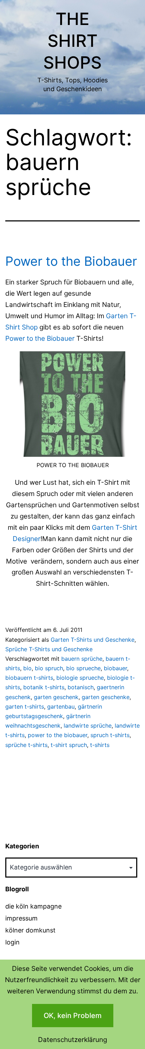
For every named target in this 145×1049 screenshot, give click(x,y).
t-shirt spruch (69, 744)
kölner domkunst (30, 930)
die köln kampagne (33, 906)
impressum (21, 918)
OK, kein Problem (73, 1015)
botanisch (81, 687)
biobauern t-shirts (29, 677)
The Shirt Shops (72, 40)
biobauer (115, 668)
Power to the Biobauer (71, 261)
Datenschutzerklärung (72, 1040)
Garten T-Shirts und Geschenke (92, 639)
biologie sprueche (80, 677)
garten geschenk (56, 697)
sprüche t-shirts (26, 744)
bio (27, 668)
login (12, 942)
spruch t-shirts (110, 735)
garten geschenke (106, 697)
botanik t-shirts (43, 687)
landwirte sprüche (88, 725)
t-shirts (99, 744)
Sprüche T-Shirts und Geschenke (49, 649)
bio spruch (49, 668)
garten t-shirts (24, 706)
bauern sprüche (81, 658)
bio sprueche (83, 668)
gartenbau (61, 706)
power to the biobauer (57, 735)
